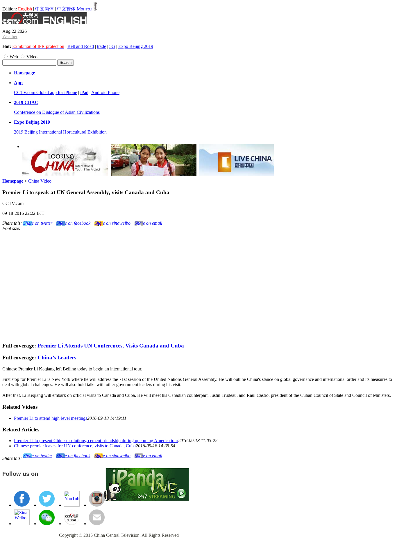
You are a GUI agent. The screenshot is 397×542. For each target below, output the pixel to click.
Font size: (11, 228)
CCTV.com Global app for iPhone (45, 92)
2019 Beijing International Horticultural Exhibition (60, 131)
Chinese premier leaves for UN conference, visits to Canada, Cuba (75, 445)
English (25, 8)
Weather (9, 36)
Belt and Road (80, 46)
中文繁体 (66, 8)
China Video (39, 181)
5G (112, 46)
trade (101, 46)
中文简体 (44, 8)
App (18, 82)
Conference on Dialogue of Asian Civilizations (57, 112)
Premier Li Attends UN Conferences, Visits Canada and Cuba (110, 346)
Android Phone (105, 92)
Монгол (84, 8)
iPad (84, 92)
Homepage (24, 72)
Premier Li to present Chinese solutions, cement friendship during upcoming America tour (96, 440)
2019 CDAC (26, 102)
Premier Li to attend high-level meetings (50, 418)
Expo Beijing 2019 (135, 46)
